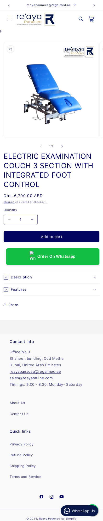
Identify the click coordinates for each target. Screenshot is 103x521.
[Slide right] (62, 146)
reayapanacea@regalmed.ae (35, 371)
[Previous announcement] (9, 5)
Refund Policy (21, 455)
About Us (17, 403)
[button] (9, 19)
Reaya (43, 518)
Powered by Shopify (62, 518)
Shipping (9, 201)
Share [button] (13, 305)
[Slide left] (41, 146)
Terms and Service (25, 477)
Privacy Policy (22, 444)
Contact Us (19, 414)
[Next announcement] (94, 5)
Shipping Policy (23, 466)
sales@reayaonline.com (31, 378)
